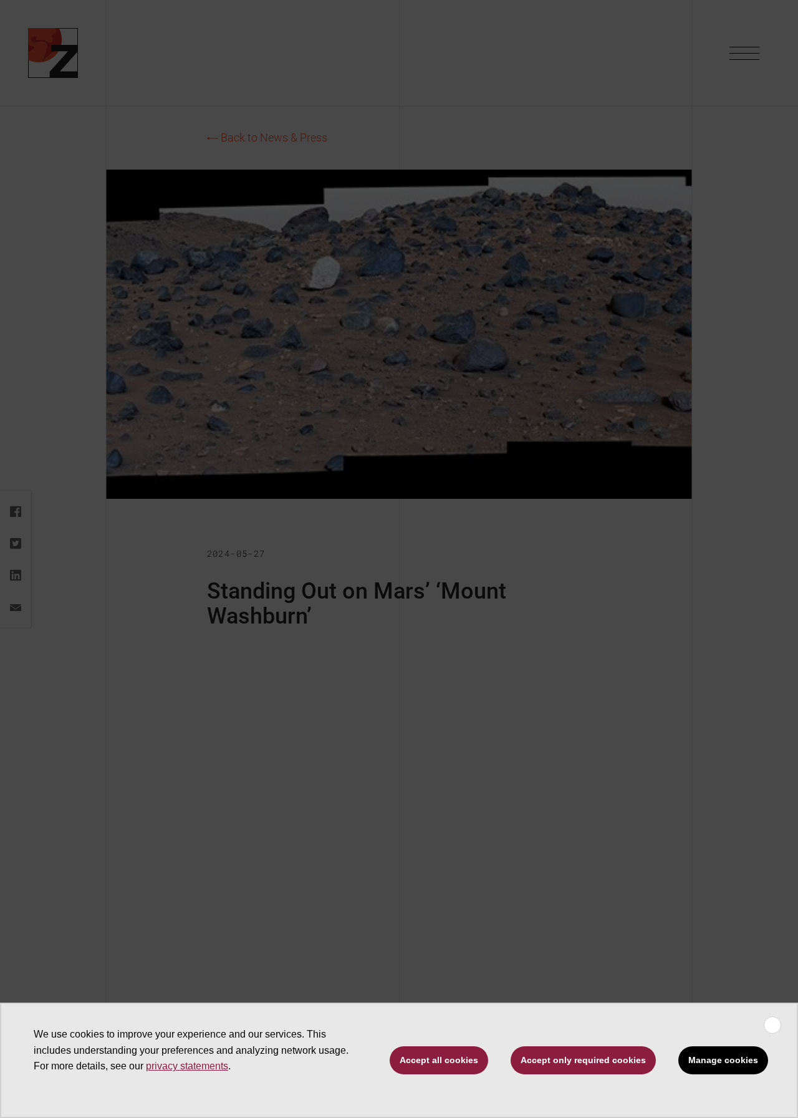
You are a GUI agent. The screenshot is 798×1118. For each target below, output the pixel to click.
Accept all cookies (439, 1060)
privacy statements (187, 1066)
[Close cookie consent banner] (772, 1025)
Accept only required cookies (583, 1060)
